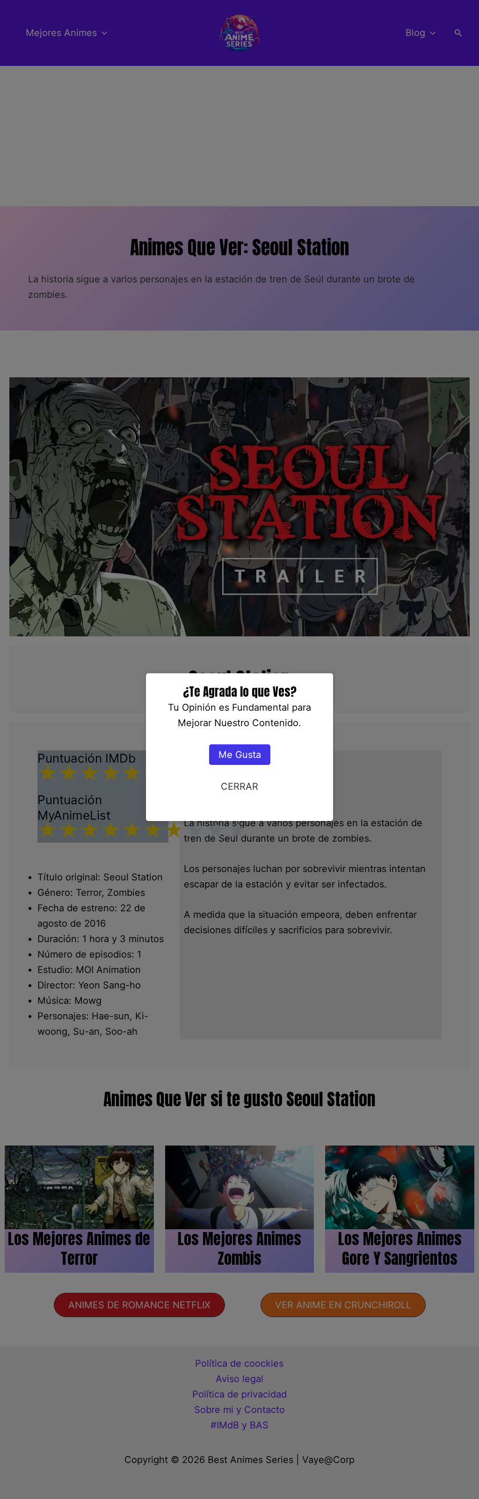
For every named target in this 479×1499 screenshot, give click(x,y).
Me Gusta (239, 754)
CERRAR (239, 786)
